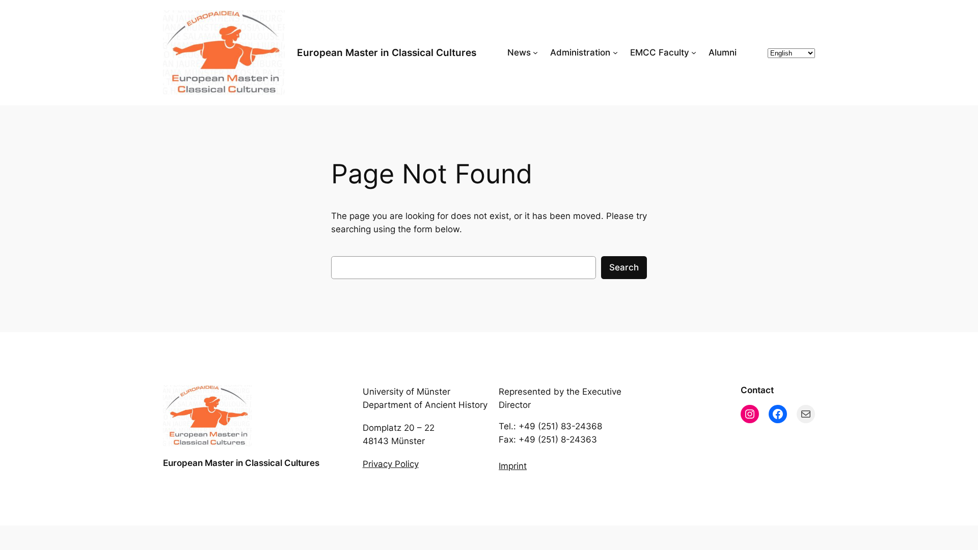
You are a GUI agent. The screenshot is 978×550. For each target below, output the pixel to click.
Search (624, 267)
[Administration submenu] (615, 52)
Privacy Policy (391, 464)
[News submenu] (535, 52)
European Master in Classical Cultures (386, 52)
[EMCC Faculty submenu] (693, 52)
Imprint (513, 466)
